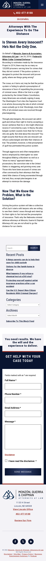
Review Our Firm (23, 520)
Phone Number (13, 394)
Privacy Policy (27, 554)
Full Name (10, 380)
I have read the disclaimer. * (22, 461)
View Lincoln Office (23, 509)
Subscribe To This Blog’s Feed (20, 321)
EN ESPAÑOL (23, 19)
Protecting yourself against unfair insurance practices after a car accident (22, 283)
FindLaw (33, 556)
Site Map (17, 554)
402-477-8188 (24, 12)
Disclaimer (10, 454)
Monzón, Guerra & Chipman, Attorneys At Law (26, 550)
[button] (42, 5)
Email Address (13, 408)
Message (10, 421)
